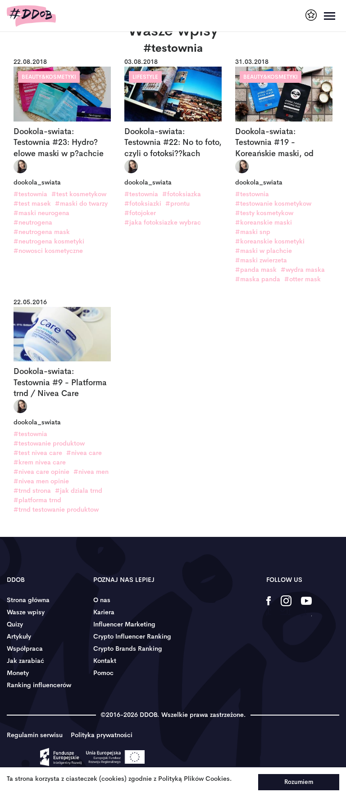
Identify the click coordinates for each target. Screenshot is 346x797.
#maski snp (252, 232)
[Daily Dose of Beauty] (31, 16)
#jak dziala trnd (78, 490)
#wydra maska (303, 270)
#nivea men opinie (41, 481)
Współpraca (25, 648)
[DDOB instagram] (285, 606)
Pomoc (103, 673)
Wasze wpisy (26, 612)
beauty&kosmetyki (49, 77)
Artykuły (19, 636)
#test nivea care (38, 453)
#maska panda (257, 279)
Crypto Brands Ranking (127, 648)
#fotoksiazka (181, 194)
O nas (101, 600)
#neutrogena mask (42, 232)
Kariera (103, 612)
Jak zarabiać (25, 661)
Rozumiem (298, 782)
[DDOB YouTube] (306, 606)
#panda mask (256, 270)
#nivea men (91, 472)
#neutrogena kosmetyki (49, 241)
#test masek (32, 203)
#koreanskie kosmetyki (270, 241)
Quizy (15, 624)
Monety (18, 673)
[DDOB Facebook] (268, 606)
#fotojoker (140, 213)
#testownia (30, 194)
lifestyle (145, 77)
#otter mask (302, 279)
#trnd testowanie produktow (56, 509)
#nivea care (84, 453)
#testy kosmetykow (264, 213)
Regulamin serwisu (35, 735)
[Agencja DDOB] (311, 15)
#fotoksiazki (142, 203)
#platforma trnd (37, 500)
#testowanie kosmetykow (273, 203)
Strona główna (28, 600)
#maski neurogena (41, 213)
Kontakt (104, 661)
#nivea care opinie (41, 472)
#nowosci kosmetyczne (48, 251)
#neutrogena (33, 222)
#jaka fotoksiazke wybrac (162, 222)
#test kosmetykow (78, 194)
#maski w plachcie (263, 251)
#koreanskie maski (263, 222)
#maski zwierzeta (261, 260)
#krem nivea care (40, 462)
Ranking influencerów (39, 685)
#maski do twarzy (81, 203)
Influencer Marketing (124, 624)
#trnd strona (32, 490)
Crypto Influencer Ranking (132, 636)
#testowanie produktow (49, 443)
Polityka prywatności (101, 735)
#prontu (177, 203)
